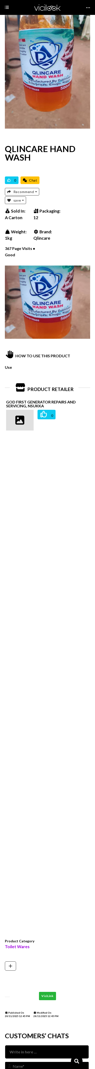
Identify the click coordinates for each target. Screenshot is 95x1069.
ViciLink (47, 996)
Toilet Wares (17, 946)
